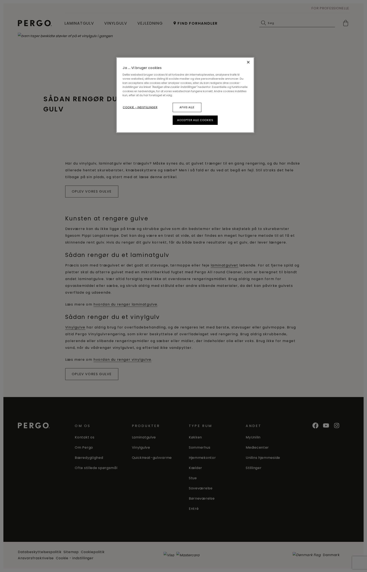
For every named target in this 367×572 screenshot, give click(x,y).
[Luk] (248, 62)
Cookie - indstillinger (140, 107)
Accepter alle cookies (195, 120)
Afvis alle (187, 107)
